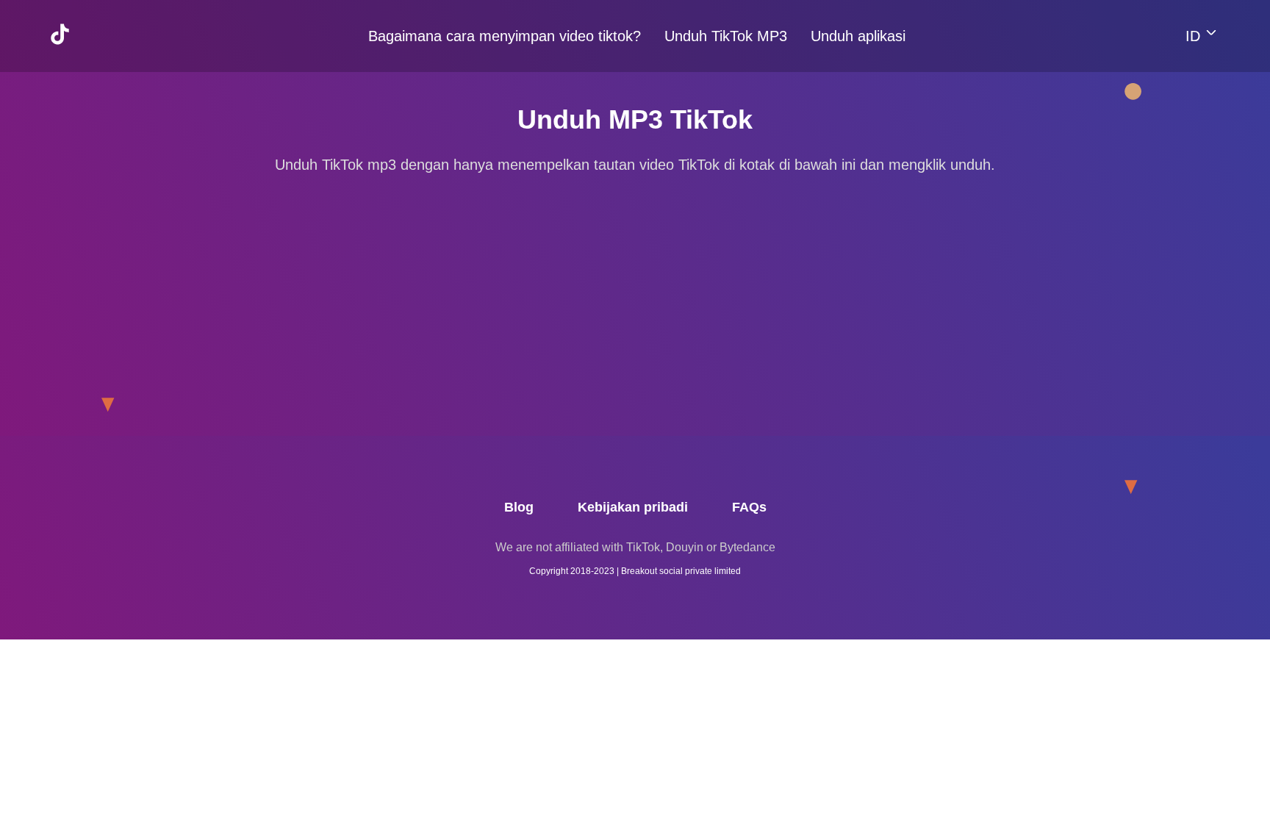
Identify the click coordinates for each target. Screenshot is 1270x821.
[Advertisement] (635, 293)
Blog (519, 507)
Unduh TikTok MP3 (725, 36)
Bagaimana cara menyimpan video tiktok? (504, 36)
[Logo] (69, 59)
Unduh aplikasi (858, 36)
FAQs (749, 507)
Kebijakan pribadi (633, 507)
